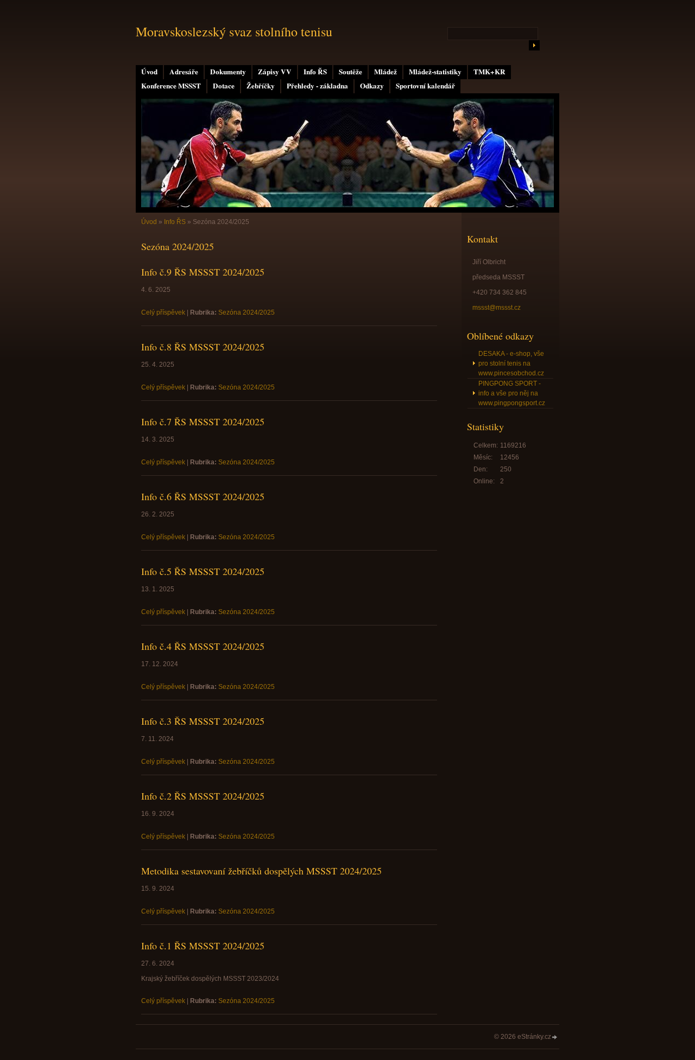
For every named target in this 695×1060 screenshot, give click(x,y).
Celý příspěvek (163, 312)
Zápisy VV (275, 71)
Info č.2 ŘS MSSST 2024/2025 (202, 795)
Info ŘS (315, 71)
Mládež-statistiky (435, 71)
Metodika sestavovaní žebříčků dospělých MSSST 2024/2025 (261, 870)
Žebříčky (261, 85)
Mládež (385, 71)
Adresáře (183, 71)
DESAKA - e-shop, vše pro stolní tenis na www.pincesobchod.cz (511, 363)
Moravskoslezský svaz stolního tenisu (234, 31)
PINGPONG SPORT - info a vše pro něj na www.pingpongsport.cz (511, 393)
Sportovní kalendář (425, 85)
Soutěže (350, 71)
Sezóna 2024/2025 (246, 312)
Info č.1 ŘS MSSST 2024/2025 (202, 945)
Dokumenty (228, 71)
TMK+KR (489, 71)
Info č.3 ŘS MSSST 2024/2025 (202, 720)
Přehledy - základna (317, 85)
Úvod (149, 71)
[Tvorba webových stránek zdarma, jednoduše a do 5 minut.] (555, 1037)
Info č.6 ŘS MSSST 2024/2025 (202, 496)
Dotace (224, 85)
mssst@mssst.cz (496, 307)
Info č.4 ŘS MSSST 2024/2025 (202, 646)
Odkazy (372, 85)
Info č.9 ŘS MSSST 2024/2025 (202, 271)
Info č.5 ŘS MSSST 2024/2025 (202, 571)
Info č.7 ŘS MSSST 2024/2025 (202, 421)
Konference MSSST (171, 85)
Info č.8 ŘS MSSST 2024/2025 (202, 346)
